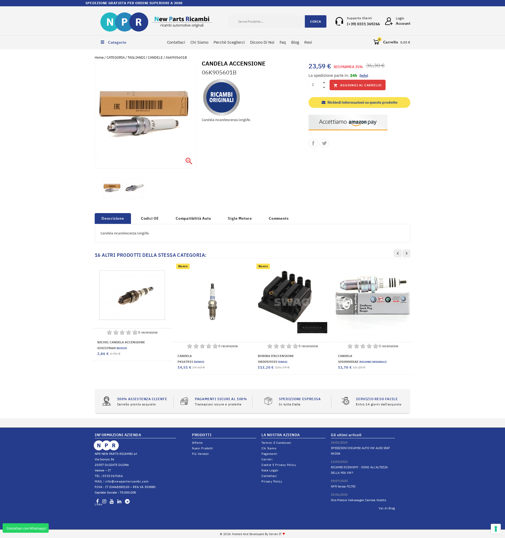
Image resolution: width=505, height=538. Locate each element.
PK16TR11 (191, 362)
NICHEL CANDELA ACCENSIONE (121, 342)
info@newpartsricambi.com (127, 481)
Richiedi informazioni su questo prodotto (362, 102)
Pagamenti (269, 454)
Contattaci (176, 42)
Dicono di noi (262, 42)
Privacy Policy (271, 481)
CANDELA (185, 356)
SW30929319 (272, 362)
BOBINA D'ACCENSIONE (276, 356)
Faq (283, 42)
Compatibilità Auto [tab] (193, 218)
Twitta (324, 143)
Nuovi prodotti (202, 448)
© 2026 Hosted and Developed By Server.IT (252, 534)
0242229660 (112, 348)
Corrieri (267, 459)
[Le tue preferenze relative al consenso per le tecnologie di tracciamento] (496, 529)
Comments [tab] (279, 218)
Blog (295, 42)
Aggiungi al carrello (358, 85)
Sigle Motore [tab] (240, 218)
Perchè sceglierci (229, 42)
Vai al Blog (387, 508)
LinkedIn (98, 504)
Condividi (313, 143)
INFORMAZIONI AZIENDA (118, 435)
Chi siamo (268, 448)
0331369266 (113, 476)
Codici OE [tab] (150, 218)
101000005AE (362, 362)
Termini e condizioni (276, 443)
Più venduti (200, 454)
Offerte (197, 443)
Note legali (270, 470)
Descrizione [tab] (113, 218)
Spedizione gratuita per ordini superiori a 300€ (252, 3)
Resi (308, 42)
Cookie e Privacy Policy (278, 465)
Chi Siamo (199, 42)
